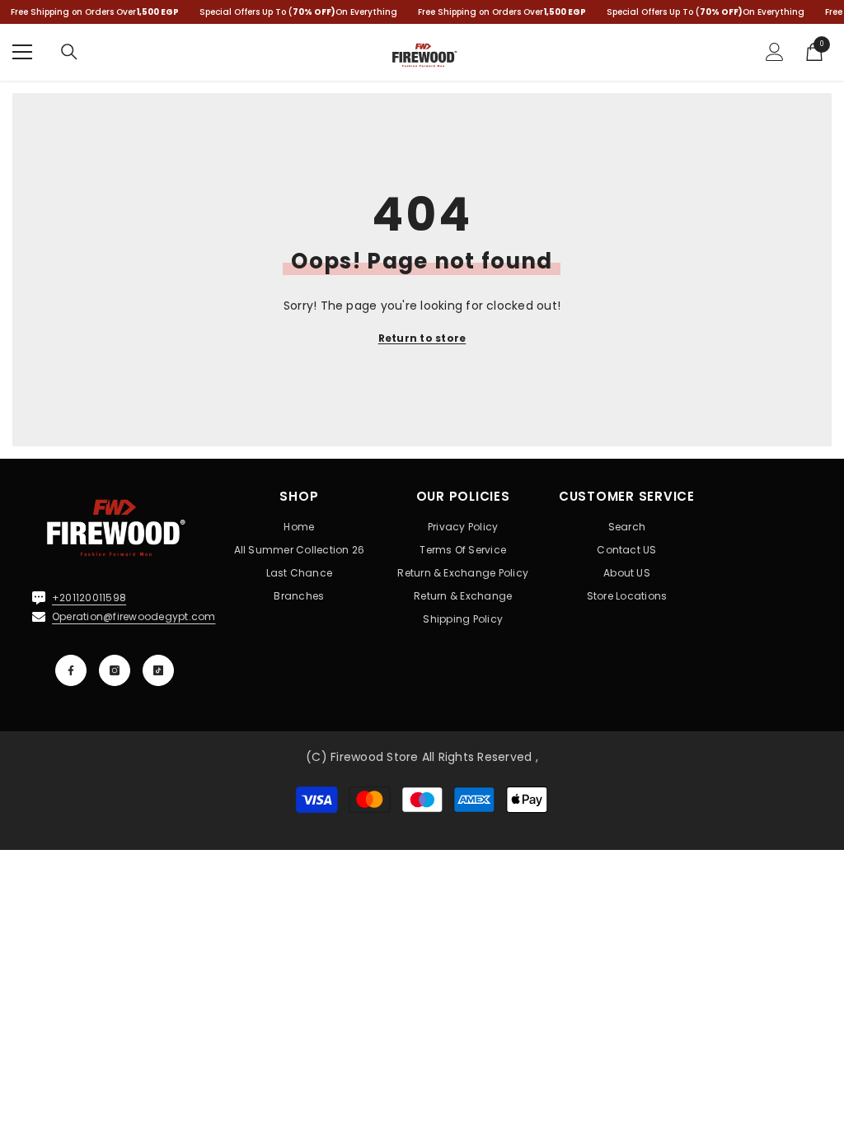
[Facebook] (71, 670)
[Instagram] (114, 670)
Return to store (422, 338)
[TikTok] (158, 670)
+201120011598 (89, 598)
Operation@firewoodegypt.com (133, 616)
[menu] (22, 52)
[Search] (69, 52)
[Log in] (775, 52)
